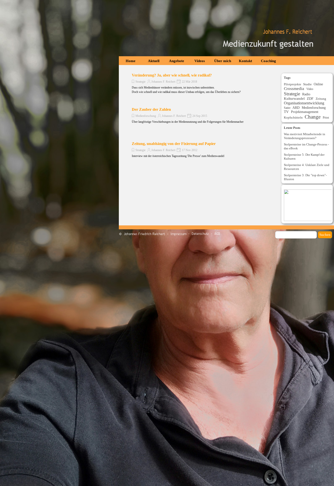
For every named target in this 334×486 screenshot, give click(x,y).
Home (130, 61)
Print (326, 117)
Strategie (140, 81)
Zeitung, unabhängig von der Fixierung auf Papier (174, 144)
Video (309, 89)
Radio (306, 94)
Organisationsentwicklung (304, 103)
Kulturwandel (294, 98)
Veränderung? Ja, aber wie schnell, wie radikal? (172, 75)
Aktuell (153, 61)
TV (286, 112)
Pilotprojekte (292, 84)
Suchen (325, 235)
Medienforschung (145, 116)
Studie (307, 84)
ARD (296, 108)
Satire (287, 108)
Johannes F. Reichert (163, 81)
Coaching (268, 61)
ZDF (310, 98)
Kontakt (245, 61)
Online (318, 84)
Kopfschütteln (293, 117)
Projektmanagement (304, 112)
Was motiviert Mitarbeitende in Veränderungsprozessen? (304, 136)
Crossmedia (294, 88)
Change (313, 117)
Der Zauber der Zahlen (151, 109)
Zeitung (321, 98)
